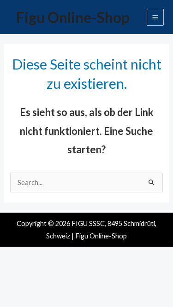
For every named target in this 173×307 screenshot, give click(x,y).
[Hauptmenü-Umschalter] (155, 17)
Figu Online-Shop (73, 17)
